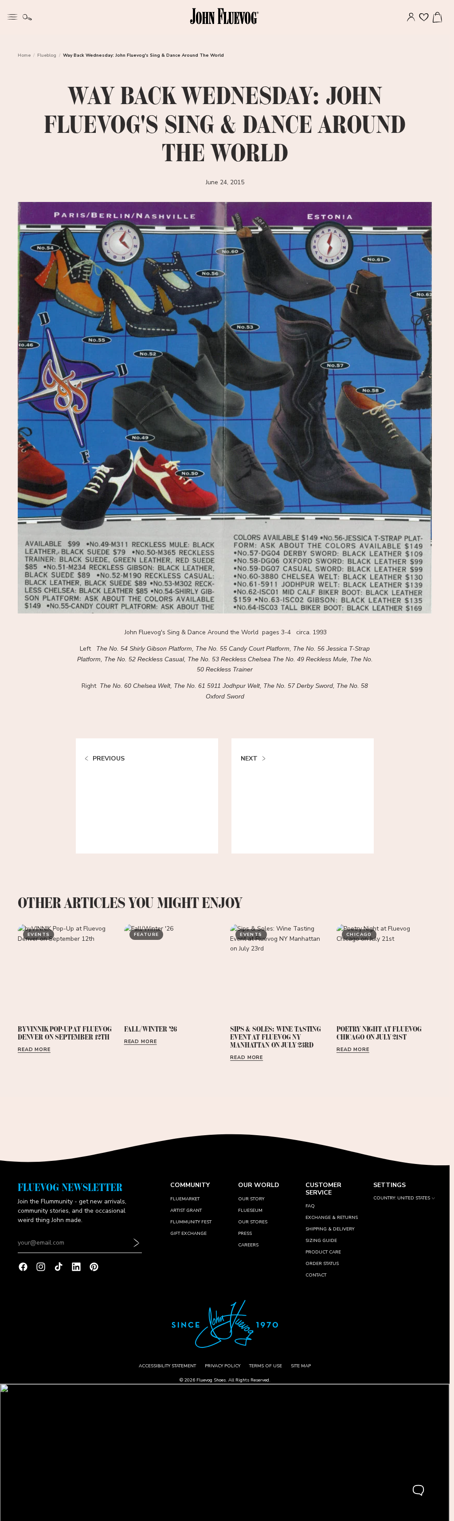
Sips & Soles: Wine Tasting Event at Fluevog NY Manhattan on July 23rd (275, 1036)
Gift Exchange (188, 1233)
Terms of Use (265, 1366)
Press (245, 1233)
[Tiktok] (58, 1266)
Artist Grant (186, 1210)
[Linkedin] (76, 1266)
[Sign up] (136, 1243)
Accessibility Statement (167, 1366)
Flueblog (46, 55)
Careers (248, 1245)
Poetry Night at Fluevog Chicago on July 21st (379, 1032)
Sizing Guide (321, 1241)
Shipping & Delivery (329, 1229)
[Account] (411, 17)
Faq (310, 1206)
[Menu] (12, 16)
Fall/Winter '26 (150, 1028)
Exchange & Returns (331, 1217)
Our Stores (252, 1222)
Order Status (322, 1264)
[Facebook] (23, 1266)
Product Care (323, 1252)
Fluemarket (185, 1199)
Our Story (251, 1199)
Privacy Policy (222, 1366)
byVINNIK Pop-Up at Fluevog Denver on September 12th (65, 1032)
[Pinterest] (94, 1266)
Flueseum (250, 1210)
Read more (34, 1049)
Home (24, 55)
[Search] (27, 17)
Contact (315, 1275)
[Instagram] (40, 1266)
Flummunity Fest (190, 1222)
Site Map (301, 1366)
